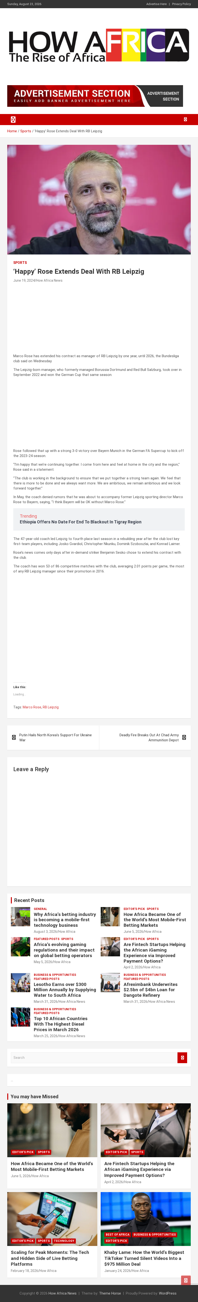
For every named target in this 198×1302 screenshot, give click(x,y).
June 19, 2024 (24, 280)
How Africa (66, 932)
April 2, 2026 (133, 967)
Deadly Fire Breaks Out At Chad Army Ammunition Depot (149, 737)
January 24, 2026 (117, 1271)
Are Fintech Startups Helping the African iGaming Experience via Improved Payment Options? (154, 953)
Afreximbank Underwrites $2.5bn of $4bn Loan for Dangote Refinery (150, 990)
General (40, 909)
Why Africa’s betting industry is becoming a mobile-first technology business (65, 920)
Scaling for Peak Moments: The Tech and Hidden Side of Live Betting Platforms (50, 1258)
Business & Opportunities (55, 975)
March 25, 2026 (45, 1036)
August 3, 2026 (45, 932)
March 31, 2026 (45, 1001)
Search (182, 1057)
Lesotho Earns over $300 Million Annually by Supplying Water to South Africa (65, 990)
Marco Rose (32, 707)
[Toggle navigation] (13, 119)
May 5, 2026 (43, 962)
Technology (64, 1241)
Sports (20, 263)
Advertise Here (156, 4)
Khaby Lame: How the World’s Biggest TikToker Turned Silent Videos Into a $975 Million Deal (144, 1258)
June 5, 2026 (133, 932)
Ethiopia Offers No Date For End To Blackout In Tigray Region (80, 521)
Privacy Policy (181, 4)
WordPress (168, 1293)
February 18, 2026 (24, 1271)
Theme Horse (110, 1293)
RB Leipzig (51, 707)
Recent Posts (29, 900)
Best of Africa (117, 1234)
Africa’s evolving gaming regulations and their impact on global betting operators (64, 950)
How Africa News (49, 280)
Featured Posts (46, 939)
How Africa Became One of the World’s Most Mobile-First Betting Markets (155, 920)
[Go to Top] (186, 1280)
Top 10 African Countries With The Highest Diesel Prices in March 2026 (60, 1024)
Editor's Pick (134, 909)
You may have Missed (34, 1096)
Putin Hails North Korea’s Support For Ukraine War (55, 737)
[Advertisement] (99, 320)
